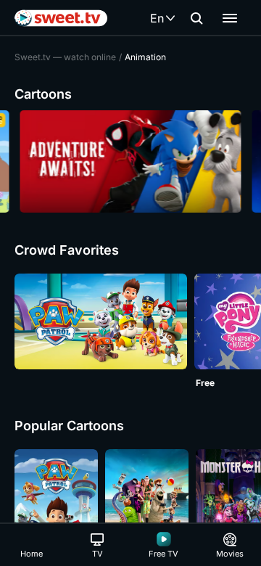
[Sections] (229, 18)
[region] (130, 161)
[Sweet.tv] (60, 18)
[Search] (196, 18)
